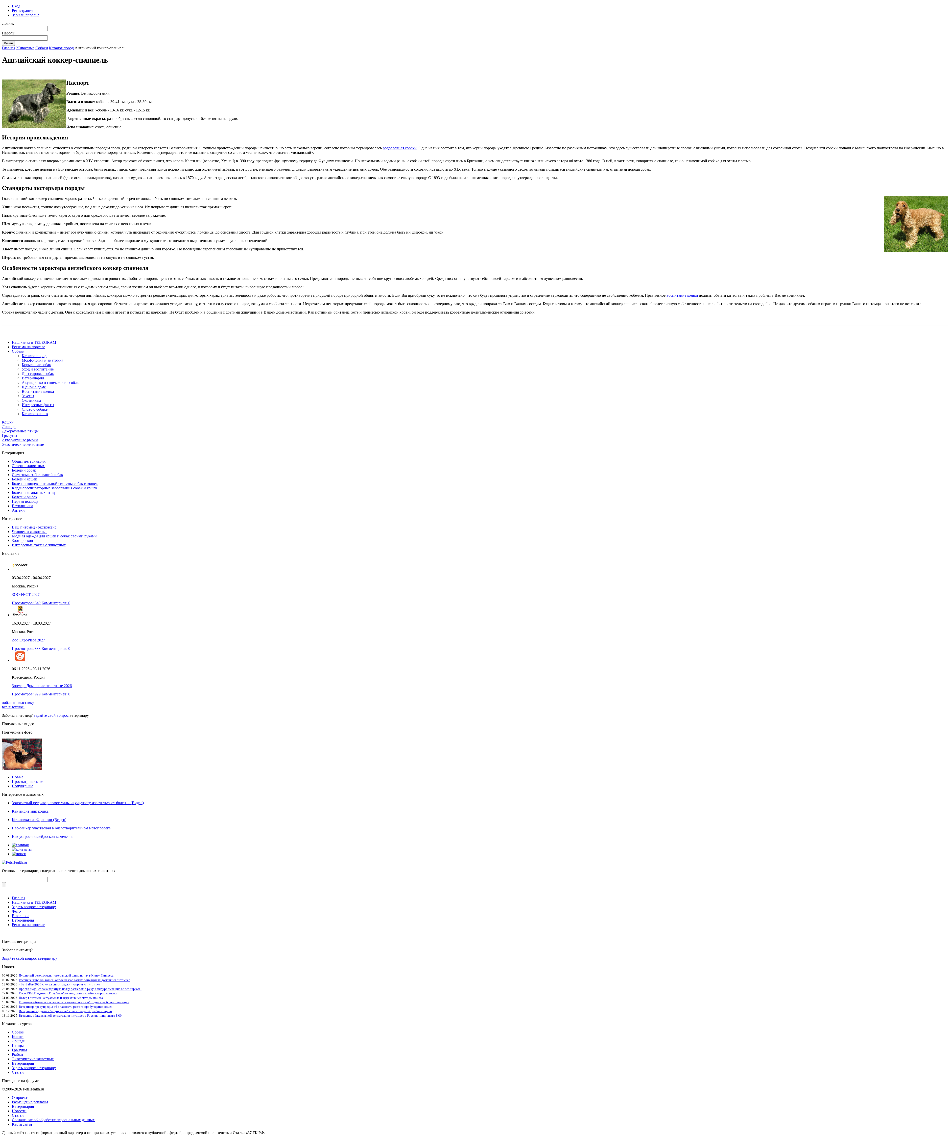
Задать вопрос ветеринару (34, 907)
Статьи (18, 1072)
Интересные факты (38, 405)
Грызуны (9, 435)
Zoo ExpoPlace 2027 (28, 640)
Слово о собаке (35, 409)
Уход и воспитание (38, 369)
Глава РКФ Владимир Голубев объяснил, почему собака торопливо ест (68, 993)
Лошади (9, 426)
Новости (19, 1111)
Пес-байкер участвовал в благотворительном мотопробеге (61, 828)
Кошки (8, 422)
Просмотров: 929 (26, 694)
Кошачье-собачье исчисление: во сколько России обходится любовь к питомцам (74, 1002)
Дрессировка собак (38, 373)
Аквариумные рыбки (20, 440)
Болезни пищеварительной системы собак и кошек (55, 483)
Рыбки (17, 1054)
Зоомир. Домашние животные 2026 (42, 686)
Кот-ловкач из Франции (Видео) (39, 820)
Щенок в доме (34, 387)
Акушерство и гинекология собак (50, 382)
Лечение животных (28, 466)
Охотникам (31, 400)
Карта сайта (22, 1124)
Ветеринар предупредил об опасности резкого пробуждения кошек (65, 1006)
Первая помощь (25, 501)
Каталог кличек (35, 414)
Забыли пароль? (25, 15)
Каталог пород (61, 48)
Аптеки (18, 510)
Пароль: (8, 33)
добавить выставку (18, 702)
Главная (8, 48)
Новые (17, 777)
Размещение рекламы (30, 1102)
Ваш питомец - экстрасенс (34, 527)
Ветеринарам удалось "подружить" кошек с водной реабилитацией (65, 1011)
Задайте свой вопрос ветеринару (29, 958)
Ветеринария (33, 378)
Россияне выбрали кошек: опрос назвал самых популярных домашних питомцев (74, 980)
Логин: (8, 23)
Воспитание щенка (38, 391)
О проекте (20, 1097)
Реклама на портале (28, 347)
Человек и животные (29, 532)
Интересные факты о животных (39, 545)
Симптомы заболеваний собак (37, 475)
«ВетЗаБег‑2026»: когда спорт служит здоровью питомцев (59, 984)
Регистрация (22, 10)
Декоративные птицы (20, 431)
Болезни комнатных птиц (33, 492)
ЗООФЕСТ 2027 (26, 594)
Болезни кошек (24, 479)
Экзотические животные (23, 444)
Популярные (22, 786)
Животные (25, 48)
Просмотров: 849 (26, 603)
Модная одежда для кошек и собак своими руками (54, 536)
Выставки (20, 916)
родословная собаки (400, 148)
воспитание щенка (682, 295)
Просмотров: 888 (26, 648)
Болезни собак (24, 470)
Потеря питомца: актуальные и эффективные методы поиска (61, 998)
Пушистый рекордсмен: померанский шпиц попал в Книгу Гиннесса (66, 975)
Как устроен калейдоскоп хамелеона (42, 836)
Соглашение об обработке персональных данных (53, 1120)
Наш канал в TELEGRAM (34, 342)
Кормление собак (36, 365)
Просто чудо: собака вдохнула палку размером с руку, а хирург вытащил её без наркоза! (80, 989)
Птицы (18, 1045)
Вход (16, 6)
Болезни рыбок (24, 497)
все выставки (13, 707)
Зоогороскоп (22, 540)
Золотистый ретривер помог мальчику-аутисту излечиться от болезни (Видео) (78, 803)
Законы (28, 396)
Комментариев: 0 (56, 603)
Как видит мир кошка (30, 811)
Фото (16, 911)
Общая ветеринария (29, 461)
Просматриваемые (27, 781)
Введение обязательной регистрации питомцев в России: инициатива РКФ (70, 1015)
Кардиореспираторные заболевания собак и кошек (54, 488)
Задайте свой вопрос (51, 715)
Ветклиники (22, 506)
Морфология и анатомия (42, 360)
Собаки (41, 48)
